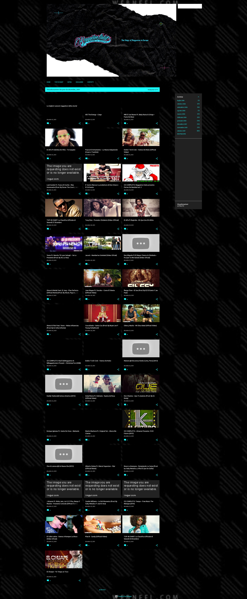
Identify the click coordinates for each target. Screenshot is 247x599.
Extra (70, 82)
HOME (48, 82)
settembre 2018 (182, 107)
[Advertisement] (167, 122)
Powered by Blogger (125, 596)
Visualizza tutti (153, 89)
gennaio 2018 (181, 121)
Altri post (102, 589)
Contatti (90, 82)
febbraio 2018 (181, 117)
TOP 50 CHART (59, 82)
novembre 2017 (182, 127)
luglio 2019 (180, 100)
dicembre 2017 (182, 124)
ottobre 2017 (181, 131)
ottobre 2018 (181, 104)
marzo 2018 (181, 114)
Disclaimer (79, 82)
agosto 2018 (181, 111)
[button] (79, 123)
